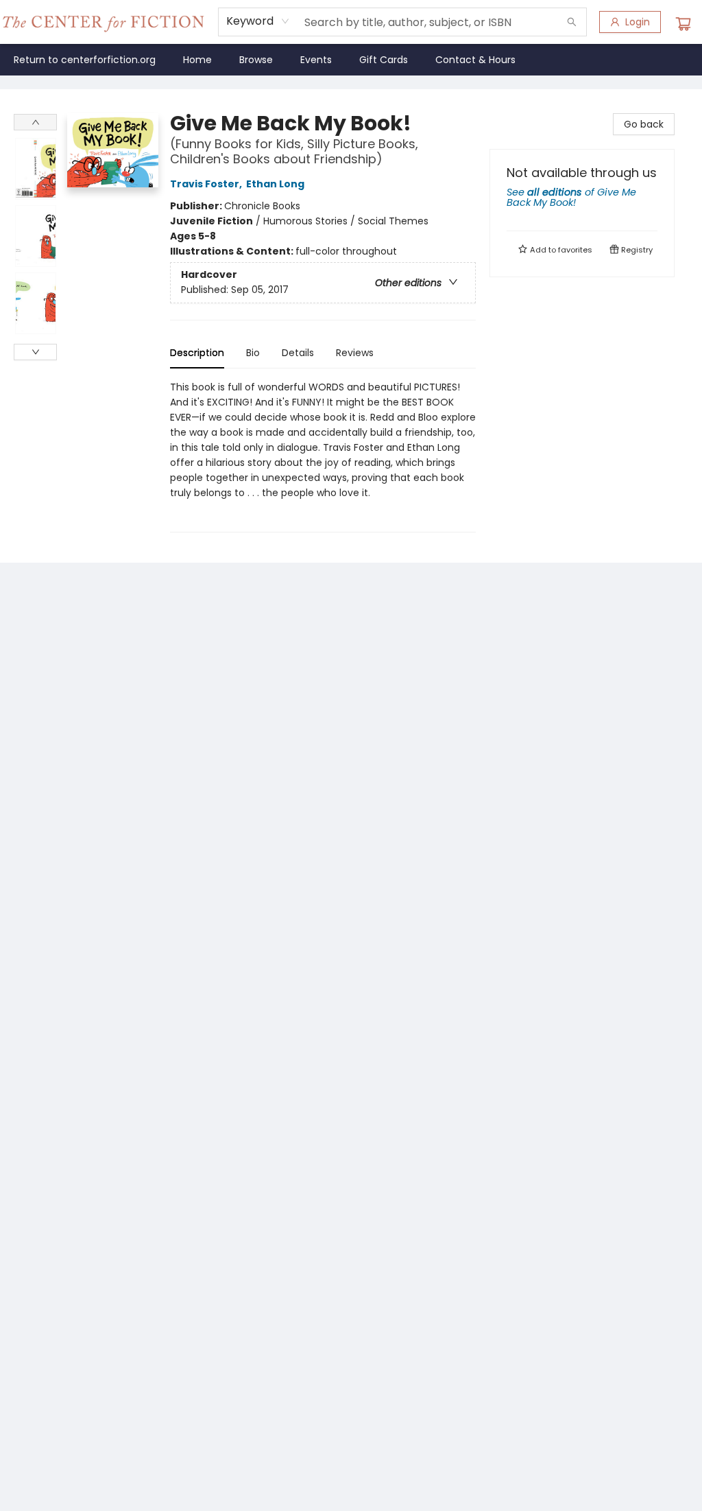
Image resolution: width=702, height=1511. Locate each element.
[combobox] (258, 21)
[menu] (351, 59)
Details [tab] (298, 353)
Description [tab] (197, 353)
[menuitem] (84, 59)
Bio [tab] (253, 353)
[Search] (571, 22)
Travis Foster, (207, 184)
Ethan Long (275, 184)
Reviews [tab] (355, 353)
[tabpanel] (323, 455)
